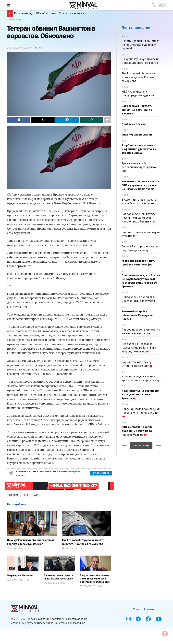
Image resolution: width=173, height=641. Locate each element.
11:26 (125, 36)
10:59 (126, 101)
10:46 (126, 119)
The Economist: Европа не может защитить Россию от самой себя (139, 77)
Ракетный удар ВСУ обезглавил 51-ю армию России (137, 315)
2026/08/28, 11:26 (19, 548)
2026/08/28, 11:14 (73, 548)
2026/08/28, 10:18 (55, 583)
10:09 (126, 209)
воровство (14, 495)
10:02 (126, 242)
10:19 (125, 177)
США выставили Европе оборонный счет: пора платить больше (137, 430)
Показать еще (141, 445)
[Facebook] (148, 618)
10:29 (126, 159)
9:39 (125, 292)
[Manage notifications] (165, 633)
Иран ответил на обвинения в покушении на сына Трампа (56, 13)
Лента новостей (136, 27)
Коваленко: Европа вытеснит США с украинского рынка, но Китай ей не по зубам (141, 185)
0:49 (125, 357)
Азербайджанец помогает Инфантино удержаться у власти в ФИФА (139, 149)
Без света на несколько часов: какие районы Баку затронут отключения (139, 347)
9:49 (125, 256)
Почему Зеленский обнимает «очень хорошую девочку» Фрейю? (140, 44)
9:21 (125, 325)
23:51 (125, 422)
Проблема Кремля (134, 124)
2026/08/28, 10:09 (92, 586)
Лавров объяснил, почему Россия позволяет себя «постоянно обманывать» (95, 578)
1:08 (125, 339)
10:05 (126, 227)
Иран (26, 495)
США (36, 495)
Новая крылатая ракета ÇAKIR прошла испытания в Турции (141, 410)
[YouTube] (159, 618)
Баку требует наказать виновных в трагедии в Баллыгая (137, 109)
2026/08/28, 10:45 (19, 579)
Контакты (149, 609)
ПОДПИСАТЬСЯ (101, 473)
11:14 (125, 69)
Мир (20, 19)
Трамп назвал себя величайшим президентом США (139, 167)
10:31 (125, 141)
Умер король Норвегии (19, 575)
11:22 (125, 54)
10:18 (125, 195)
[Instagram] (128, 618)
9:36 (125, 307)
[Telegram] (138, 618)
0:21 (125, 386)
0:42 (125, 372)
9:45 (125, 271)
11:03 (125, 87)
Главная (11, 19)
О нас (136, 609)
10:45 (125, 130)
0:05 (125, 404)
